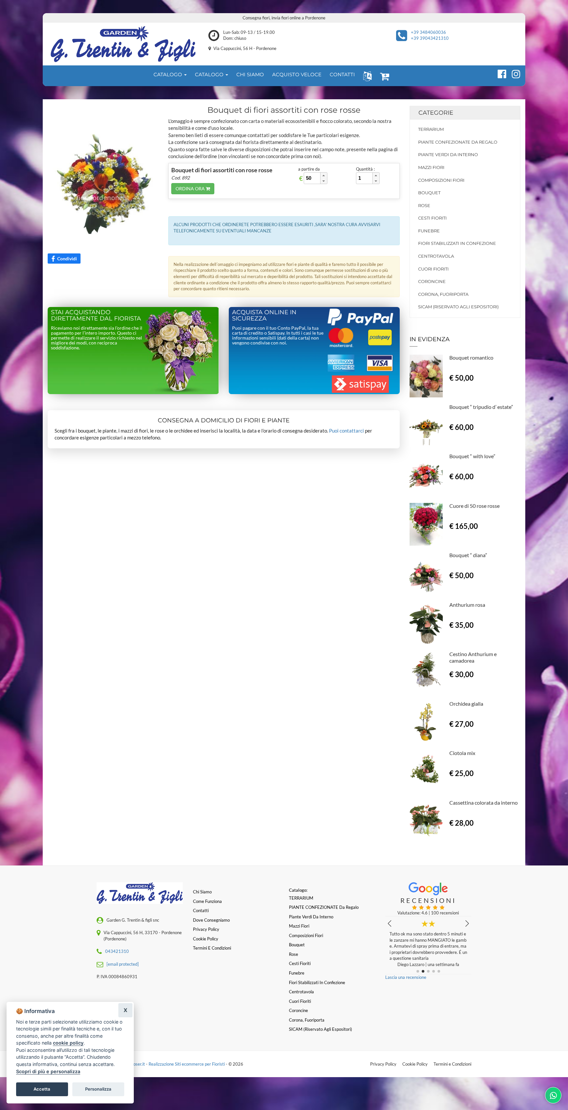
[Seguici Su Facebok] (499, 73)
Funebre (429, 230)
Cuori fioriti (433, 269)
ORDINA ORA (191, 188)
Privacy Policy (383, 1064)
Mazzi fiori (431, 167)
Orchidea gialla (466, 703)
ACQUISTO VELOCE (296, 74)
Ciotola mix (462, 753)
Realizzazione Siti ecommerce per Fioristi (187, 1064)
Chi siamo (202, 891)
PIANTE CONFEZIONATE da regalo (457, 142)
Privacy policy (206, 929)
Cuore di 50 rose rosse (474, 506)
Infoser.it (137, 1064)
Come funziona (207, 901)
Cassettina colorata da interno (483, 802)
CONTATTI (342, 74)
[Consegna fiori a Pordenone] (123, 44)
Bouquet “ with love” (472, 456)
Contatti (201, 910)
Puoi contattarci (346, 431)
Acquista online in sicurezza (264, 315)
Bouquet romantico (471, 357)
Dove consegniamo (211, 920)
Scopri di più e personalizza (48, 1071)
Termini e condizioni (212, 948)
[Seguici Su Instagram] (513, 73)
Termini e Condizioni (452, 1064)
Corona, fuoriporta (443, 294)
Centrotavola (436, 256)
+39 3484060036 (428, 32)
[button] (366, 75)
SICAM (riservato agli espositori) (458, 306)
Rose (424, 205)
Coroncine (432, 281)
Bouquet (429, 192)
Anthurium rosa (467, 605)
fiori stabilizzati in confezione (457, 243)
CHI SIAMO (250, 74)
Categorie (435, 112)
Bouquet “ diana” (468, 555)
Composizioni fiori (441, 180)
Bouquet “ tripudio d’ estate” (481, 407)
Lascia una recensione (405, 977)
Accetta (42, 1089)
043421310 (117, 951)
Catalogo (168, 74)
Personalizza (98, 1089)
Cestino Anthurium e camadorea (473, 657)
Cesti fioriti (432, 218)
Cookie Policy (415, 1064)
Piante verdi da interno (448, 154)
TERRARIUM (431, 129)
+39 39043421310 (430, 38)
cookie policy (68, 1043)
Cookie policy (205, 938)
